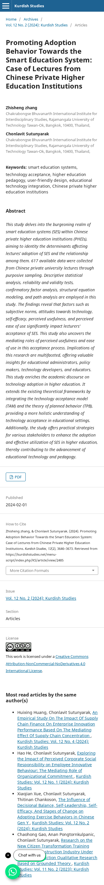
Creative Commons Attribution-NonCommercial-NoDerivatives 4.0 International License (47, 664)
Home (11, 19)
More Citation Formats (29, 570)
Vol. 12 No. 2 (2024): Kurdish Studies (37, 25)
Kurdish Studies (29, 5)
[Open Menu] (6, 6)
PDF (18, 477)
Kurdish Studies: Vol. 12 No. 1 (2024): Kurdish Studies (54, 782)
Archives (31, 19)
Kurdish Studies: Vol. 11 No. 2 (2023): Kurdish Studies (53, 869)
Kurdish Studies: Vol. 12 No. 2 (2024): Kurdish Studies (53, 825)
